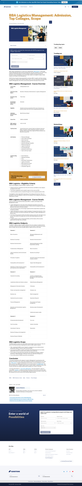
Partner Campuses (23, 6)
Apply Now (64, 2)
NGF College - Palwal (49, 456)
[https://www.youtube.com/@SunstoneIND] (72, 471)
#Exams (28, 377)
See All (44, 395)
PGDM (60, 47)
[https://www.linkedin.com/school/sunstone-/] (64, 471)
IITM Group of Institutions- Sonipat (51, 454)
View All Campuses (48, 457)
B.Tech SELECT (11, 452)
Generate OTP (15, 66)
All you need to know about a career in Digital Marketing (20, 397)
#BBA (10, 377)
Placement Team (69, 452)
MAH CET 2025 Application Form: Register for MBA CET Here (21, 399)
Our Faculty (68, 454)
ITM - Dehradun (48, 452)
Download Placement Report (67, 461)
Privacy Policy (44, 481)
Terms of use (30, 481)
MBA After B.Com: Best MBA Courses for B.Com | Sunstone (21, 400)
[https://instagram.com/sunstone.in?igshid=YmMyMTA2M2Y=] (69, 471)
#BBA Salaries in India (17, 377)
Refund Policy (50, 481)
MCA (35, 452)
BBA (24, 452)
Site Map (11, 446)
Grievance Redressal (37, 481)
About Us (31, 6)
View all (56, 115)
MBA (56, 47)
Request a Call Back (45, 432)
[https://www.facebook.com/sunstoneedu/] (66, 471)
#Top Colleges (34, 377)
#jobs (24, 377)
